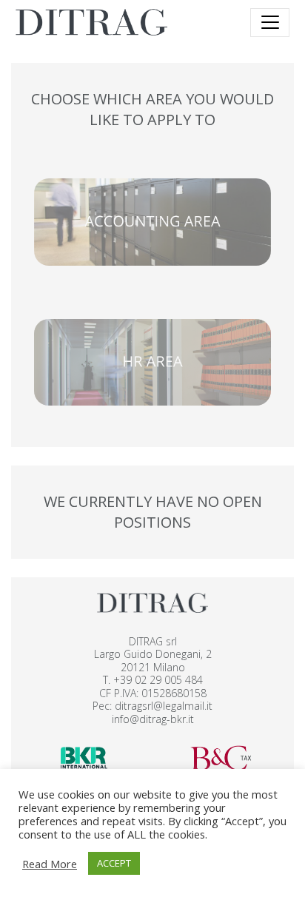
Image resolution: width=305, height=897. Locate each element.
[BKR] (84, 757)
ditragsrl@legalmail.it (163, 706)
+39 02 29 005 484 (158, 680)
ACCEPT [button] (114, 863)
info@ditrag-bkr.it (153, 719)
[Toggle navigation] (269, 22)
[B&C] (221, 757)
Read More (49, 863)
